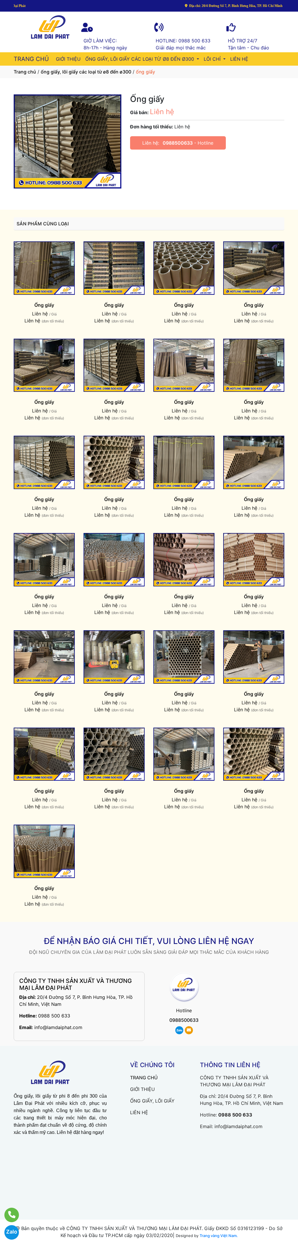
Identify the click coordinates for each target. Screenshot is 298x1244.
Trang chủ (25, 72)
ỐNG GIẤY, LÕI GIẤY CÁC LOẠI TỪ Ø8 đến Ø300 (140, 59)
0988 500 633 (54, 1016)
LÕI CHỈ (213, 59)
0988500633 (178, 143)
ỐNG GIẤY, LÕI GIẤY (152, 1101)
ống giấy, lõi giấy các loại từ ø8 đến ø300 (86, 72)
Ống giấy (44, 305)
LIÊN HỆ (239, 59)
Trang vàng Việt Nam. (219, 1235)
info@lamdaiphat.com (58, 1027)
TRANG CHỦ (31, 58)
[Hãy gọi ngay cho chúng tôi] (8, 1215)
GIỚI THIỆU (68, 59)
